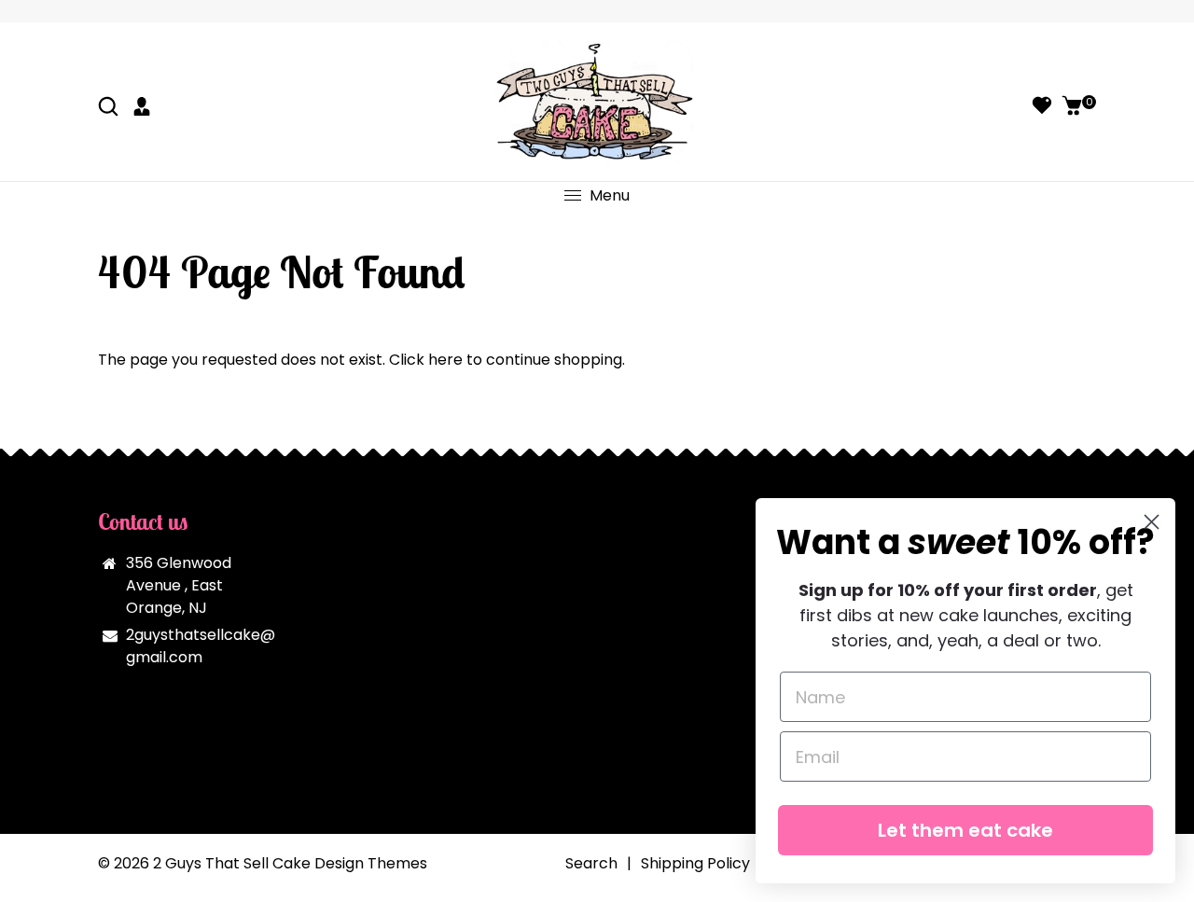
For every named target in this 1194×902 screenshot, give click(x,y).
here (445, 359)
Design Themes (370, 863)
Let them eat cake (965, 830)
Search (591, 863)
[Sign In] (144, 108)
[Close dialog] (1151, 522)
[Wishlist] (1042, 108)
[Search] (110, 108)
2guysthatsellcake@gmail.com (200, 646)
